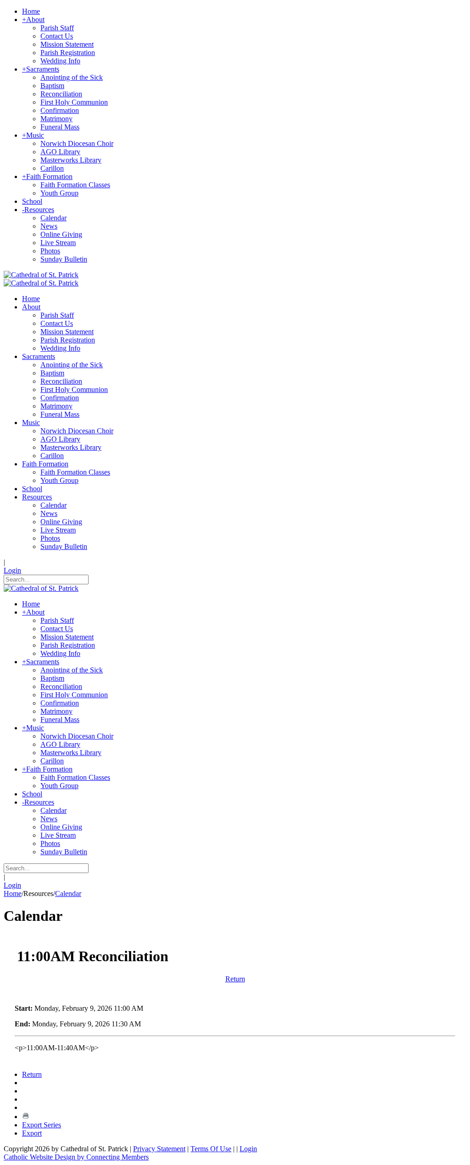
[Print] (25, 1116)
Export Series (41, 1125)
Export (32, 1133)
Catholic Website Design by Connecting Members (76, 1157)
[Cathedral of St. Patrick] (41, 275)
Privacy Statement (159, 1149)
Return (235, 979)
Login (12, 570)
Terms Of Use (210, 1149)
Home (13, 893)
